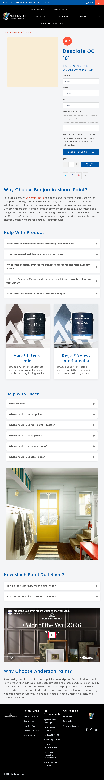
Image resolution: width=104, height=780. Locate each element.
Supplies (66, 10)
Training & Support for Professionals (49, 755)
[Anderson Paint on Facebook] (3, 2)
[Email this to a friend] (85, 175)
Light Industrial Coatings (50, 721)
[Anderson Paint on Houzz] (11, 2)
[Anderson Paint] (14, 17)
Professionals (50, 16)
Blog (47, 2)
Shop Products (39, 10)
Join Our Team (30, 726)
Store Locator (20, 2)
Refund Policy (69, 716)
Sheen (65, 87)
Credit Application (51, 739)
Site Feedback (30, 735)
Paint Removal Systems (50, 729)
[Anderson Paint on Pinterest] (7, 2)
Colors (54, 10)
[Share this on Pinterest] (79, 175)
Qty (65, 159)
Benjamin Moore (35, 197)
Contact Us (29, 721)
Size (64, 99)
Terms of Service (71, 726)
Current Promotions (52, 23)
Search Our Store (31, 730)
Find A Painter (36, 2)
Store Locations (31, 716)
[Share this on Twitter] (65, 175)
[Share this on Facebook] (72, 175)
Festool (35, 16)
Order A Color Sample (81, 152)
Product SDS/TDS (51, 735)
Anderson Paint (18, 774)
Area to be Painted (80, 117)
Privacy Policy (69, 721)
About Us (67, 16)
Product (67, 75)
